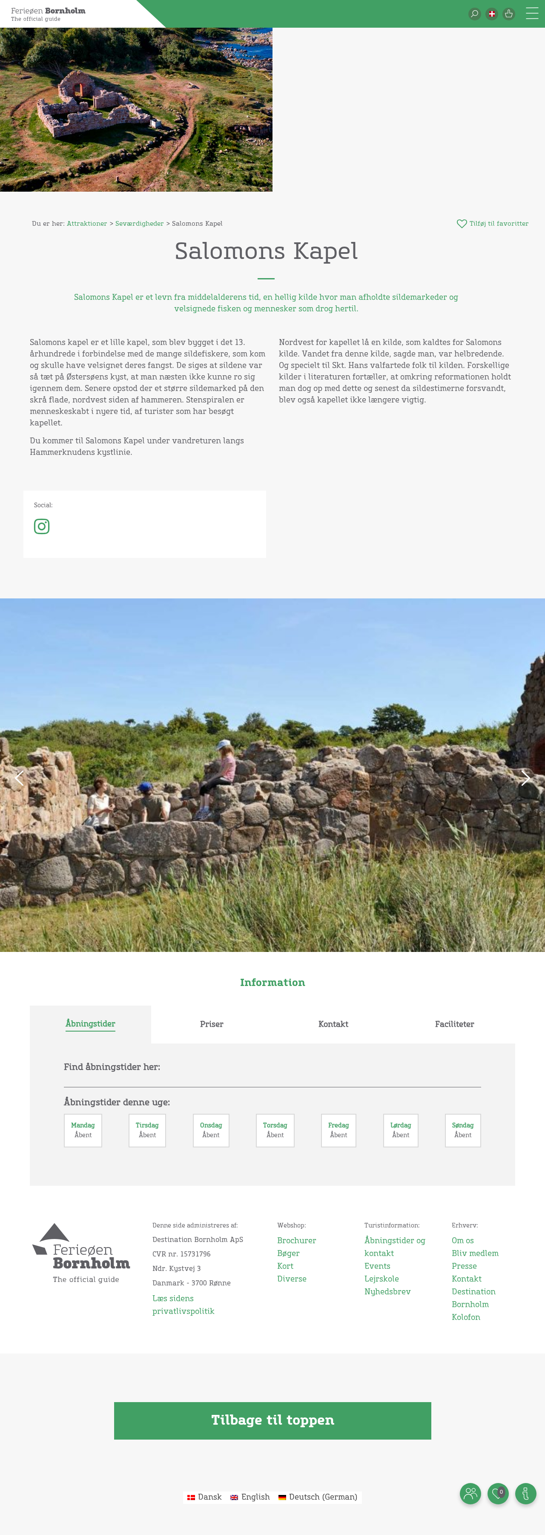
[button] (491, 14)
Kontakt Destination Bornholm (474, 1292)
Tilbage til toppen (272, 1421)
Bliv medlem (475, 1254)
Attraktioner (87, 224)
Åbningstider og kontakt (394, 1247)
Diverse (292, 1279)
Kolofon (466, 1318)
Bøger (288, 1254)
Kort (285, 1267)
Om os (463, 1241)
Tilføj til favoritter (499, 224)
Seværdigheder (139, 224)
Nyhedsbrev (387, 1292)
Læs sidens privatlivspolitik (183, 1305)
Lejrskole (381, 1279)
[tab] (90, 1025)
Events (377, 1267)
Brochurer (296, 1241)
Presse (464, 1267)
